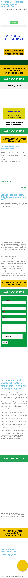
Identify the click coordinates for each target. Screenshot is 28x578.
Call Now (23, 567)
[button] (14, 22)
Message (4, 323)
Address (4, 306)
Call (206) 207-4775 (14, 79)
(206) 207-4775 (8, 555)
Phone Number (6, 300)
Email (4, 317)
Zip (3, 311)
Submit (5, 342)
